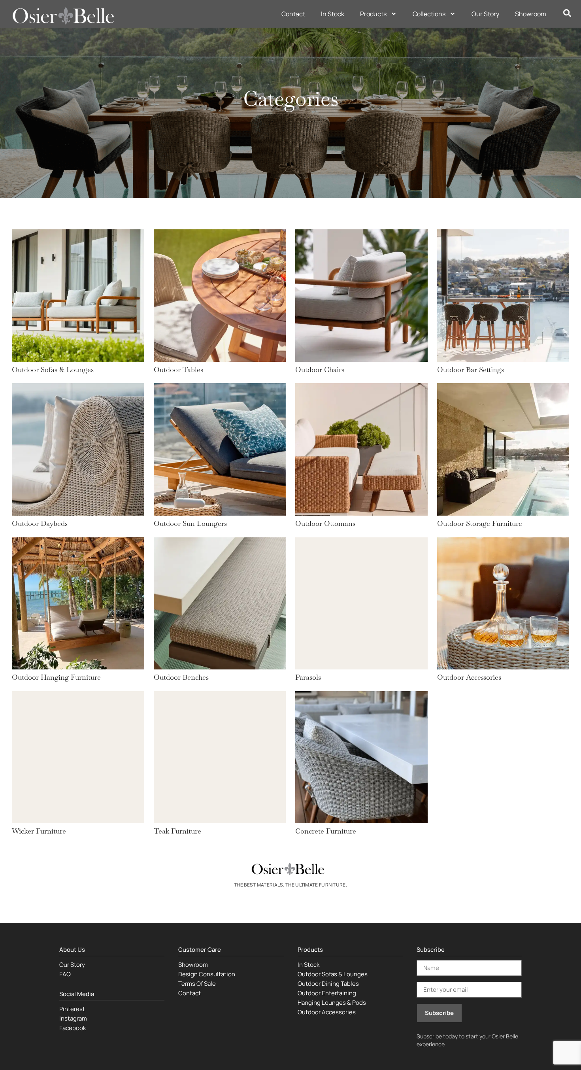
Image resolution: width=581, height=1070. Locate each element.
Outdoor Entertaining (327, 993)
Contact (293, 13)
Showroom (530, 13)
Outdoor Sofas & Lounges (333, 974)
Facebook (72, 1028)
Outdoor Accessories (327, 1012)
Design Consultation (206, 974)
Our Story (485, 13)
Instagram (73, 1018)
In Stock (332, 13)
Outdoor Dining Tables (328, 983)
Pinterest (72, 1009)
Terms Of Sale (197, 983)
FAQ (65, 974)
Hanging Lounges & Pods (332, 1002)
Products (373, 13)
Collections (429, 13)
